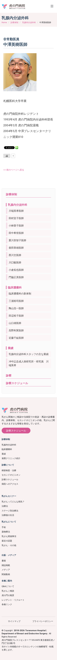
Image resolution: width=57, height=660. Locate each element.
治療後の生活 (8, 515)
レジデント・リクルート (13, 600)
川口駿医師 (15, 262)
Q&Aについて (8, 586)
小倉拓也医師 (16, 269)
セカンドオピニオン (11, 475)
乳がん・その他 (9, 545)
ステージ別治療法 (10, 510)
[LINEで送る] (16, 147)
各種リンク (7, 604)
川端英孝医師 (16, 210)
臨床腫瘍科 (15, 287)
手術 (4, 527)
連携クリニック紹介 (11, 458)
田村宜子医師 (16, 218)
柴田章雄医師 (16, 247)
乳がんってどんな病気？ (13, 501)
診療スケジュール (16, 430)
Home (4, 22)
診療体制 (14, 22)
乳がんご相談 (8, 591)
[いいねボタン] (6, 156)
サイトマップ (14, 621)
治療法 (5, 506)
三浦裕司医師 (16, 300)
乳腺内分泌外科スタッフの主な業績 (29, 354)
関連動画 (6, 574)
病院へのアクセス (10, 484)
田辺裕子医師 (16, 315)
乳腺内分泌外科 (29, 22)
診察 (8, 375)
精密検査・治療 (9, 470)
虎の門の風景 (8, 595)
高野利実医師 (16, 330)
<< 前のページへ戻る (13, 170)
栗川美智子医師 (17, 240)
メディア (6, 569)
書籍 (4, 560)
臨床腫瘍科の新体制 (20, 293)
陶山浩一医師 (16, 308)
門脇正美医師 (16, 277)
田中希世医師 (16, 232)
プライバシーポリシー (42, 621)
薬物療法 (6, 531)
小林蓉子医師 (16, 225)
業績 (10, 348)
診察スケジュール (17, 383)
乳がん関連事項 (9, 536)
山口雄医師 (15, 323)
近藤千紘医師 (16, 337)
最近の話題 (7, 541)
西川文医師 (15, 255)
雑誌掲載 (6, 565)
